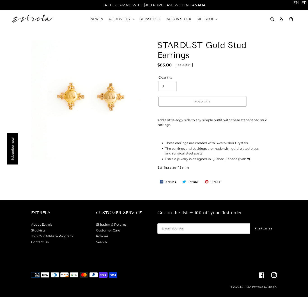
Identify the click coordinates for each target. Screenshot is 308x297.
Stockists (38, 230)
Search (101, 242)
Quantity (165, 77)
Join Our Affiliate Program (52, 236)
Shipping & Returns (111, 224)
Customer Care (108, 230)
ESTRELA (245, 286)
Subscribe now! (12, 148)
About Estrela (42, 224)
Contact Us (40, 242)
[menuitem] (296, 2)
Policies (102, 236)
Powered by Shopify (264, 286)
